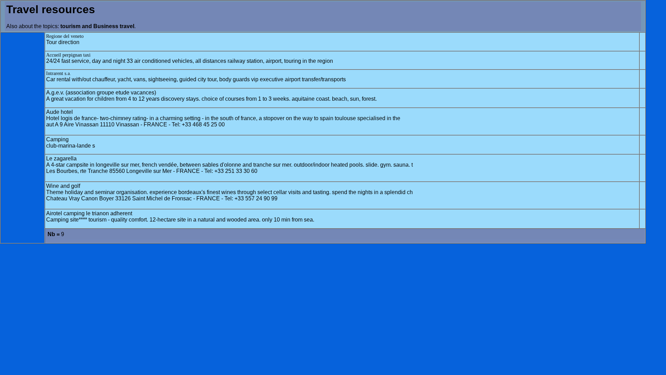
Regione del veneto (65, 36)
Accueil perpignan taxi (68, 55)
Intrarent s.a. (58, 73)
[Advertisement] (22, 138)
